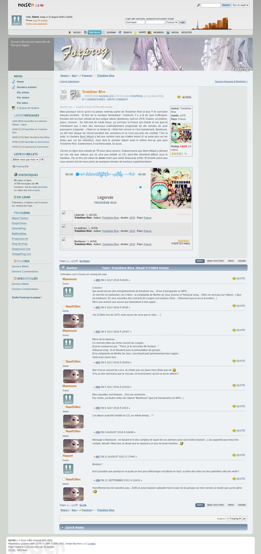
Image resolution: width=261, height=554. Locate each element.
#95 (98, 408)
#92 (98, 331)
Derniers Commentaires (25, 271)
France (148, 217)
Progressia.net (20, 238)
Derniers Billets (20, 266)
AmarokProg (19, 228)
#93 (98, 362)
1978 (132, 217)
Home (20, 81)
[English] (41, 5)
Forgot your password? (37, 23)
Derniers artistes (27, 87)
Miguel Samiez (20, 218)
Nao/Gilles (29, 121)
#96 (98, 432)
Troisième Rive (110, 217)
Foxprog (19, 166)
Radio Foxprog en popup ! (27, 297)
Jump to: (221, 519)
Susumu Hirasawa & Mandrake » (231, 81)
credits (91, 543)
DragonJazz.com (21, 249)
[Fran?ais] (37, 5)
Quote (240, 278)
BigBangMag (19, 233)
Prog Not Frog (19, 243)
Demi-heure (43, 142)
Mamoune (70, 279)
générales (43, 187)
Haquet (68, 455)
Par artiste (23, 92)
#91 (98, 307)
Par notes (22, 103)
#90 (98, 280)
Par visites (23, 97)
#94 (98, 387)
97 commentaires (93, 99)
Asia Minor (45, 137)
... (70, 261)
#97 (98, 456)
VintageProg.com (21, 254)
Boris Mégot (87, 136)
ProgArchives (19, 223)
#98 (98, 480)
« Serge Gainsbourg (69, 81)
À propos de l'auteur (28, 108)
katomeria (29, 147)
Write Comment (117, 99)
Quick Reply (75, 527)
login (35, 20)
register (44, 20)
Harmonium (43, 147)
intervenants (34, 190)
